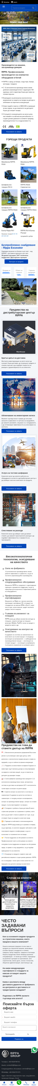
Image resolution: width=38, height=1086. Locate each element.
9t (14, 234)
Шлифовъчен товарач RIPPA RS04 (28, 208)
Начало (4, 1084)
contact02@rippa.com (14, 1065)
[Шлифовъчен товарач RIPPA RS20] (10, 197)
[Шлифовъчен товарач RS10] (10, 175)
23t (3, 236)
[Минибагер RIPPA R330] (10, 152)
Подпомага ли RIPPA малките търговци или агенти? (16, 997)
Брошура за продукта (16, 262)
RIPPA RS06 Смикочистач (25, 186)
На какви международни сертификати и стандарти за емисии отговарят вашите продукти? (15, 972)
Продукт (11, 1084)
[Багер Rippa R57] (10, 220)
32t (5, 236)
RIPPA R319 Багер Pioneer (28, 231)
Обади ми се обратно (19, 1082)
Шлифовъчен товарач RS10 (7, 186)
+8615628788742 (14, 1062)
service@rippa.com (28, 1069)
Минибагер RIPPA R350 (27, 163)
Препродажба (10, 1034)
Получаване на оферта (14, 132)
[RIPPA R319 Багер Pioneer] (29, 220)
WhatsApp (6, 2)
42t (7, 236)
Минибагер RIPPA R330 (8, 163)
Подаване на (19, 1039)
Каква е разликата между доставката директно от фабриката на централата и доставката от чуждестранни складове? (19, 986)
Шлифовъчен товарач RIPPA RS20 (9, 208)
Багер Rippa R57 (8, 230)
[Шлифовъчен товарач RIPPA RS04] (29, 197)
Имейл (15, 2)
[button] (4, 291)
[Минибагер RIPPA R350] (29, 152)
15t (16, 234)
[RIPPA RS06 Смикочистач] (29, 175)
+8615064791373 (14, 1072)
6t (12, 234)
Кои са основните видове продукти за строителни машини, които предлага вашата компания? (19, 939)
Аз (28, 1034)
